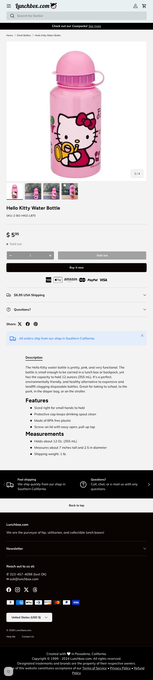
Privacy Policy (120, 668)
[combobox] (76, 16)
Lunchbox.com (23, 630)
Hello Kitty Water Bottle (48, 35)
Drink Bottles (24, 35)
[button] (144, 6)
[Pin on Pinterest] (36, 324)
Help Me (11, 636)
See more (94, 26)
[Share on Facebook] (28, 324)
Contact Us (28, 636)
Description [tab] (34, 357)
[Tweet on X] (20, 324)
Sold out (102, 255)
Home (9, 35)
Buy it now (77, 267)
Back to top (76, 505)
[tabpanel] (77, 410)
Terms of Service (94, 668)
